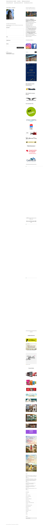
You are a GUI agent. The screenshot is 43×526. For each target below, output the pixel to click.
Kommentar (8, 27)
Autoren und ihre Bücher (28, 496)
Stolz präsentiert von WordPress (14, 524)
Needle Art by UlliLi (28, 364)
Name (7, 36)
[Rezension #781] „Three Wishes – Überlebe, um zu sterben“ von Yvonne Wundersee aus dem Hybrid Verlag (31, 476)
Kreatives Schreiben (28, 501)
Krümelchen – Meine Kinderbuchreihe (30, 502)
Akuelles (27, 493)
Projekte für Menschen (28, 506)
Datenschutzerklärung (8, 524)
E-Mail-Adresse (8, 40)
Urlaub (26, 512)
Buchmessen (27, 497)
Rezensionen (27, 507)
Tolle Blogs (27, 511)
